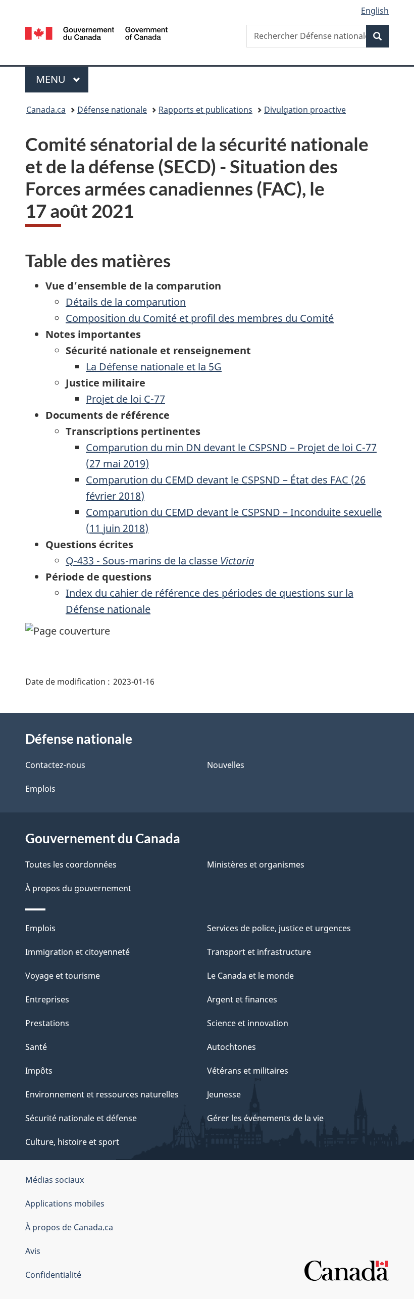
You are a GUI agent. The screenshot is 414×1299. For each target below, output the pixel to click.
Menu (62, 79)
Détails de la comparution (126, 302)
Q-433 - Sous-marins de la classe (160, 560)
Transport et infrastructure (259, 951)
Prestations (47, 1023)
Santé (36, 1046)
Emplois (40, 788)
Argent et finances (242, 999)
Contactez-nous (55, 765)
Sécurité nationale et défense (81, 1118)
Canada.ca (46, 109)
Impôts (39, 1070)
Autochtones (231, 1046)
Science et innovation (247, 1023)
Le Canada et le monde (250, 975)
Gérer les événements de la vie (265, 1118)
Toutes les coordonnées (71, 864)
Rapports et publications (205, 109)
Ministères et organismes (255, 864)
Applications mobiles (65, 1203)
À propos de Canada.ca (69, 1227)
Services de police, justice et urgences (279, 928)
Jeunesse (224, 1094)
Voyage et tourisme (62, 975)
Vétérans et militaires (247, 1070)
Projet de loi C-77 (125, 399)
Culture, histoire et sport (72, 1141)
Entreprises (47, 999)
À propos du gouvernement (78, 888)
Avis (32, 1251)
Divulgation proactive (305, 109)
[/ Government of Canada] (96, 32)
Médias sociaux (54, 1179)
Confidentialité (53, 1274)
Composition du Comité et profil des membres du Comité (200, 318)
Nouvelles (225, 765)
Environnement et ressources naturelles (102, 1094)
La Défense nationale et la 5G (154, 366)
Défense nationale (112, 109)
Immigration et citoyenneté (77, 951)
